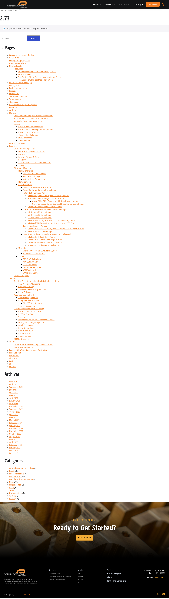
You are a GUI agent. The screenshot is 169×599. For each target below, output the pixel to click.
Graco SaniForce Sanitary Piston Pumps (40, 190)
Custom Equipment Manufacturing (29, 308)
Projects (12, 91)
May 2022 (13, 439)
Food (79, 573)
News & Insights (16, 66)
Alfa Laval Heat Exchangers (34, 173)
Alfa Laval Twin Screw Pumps (40, 231)
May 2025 (13, 395)
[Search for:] (16, 38)
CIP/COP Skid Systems (32, 303)
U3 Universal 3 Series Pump (40, 217)
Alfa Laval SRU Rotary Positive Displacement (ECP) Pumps (52, 223)
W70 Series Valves (31, 273)
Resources (18, 69)
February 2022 (15, 445)
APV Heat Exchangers (32, 176)
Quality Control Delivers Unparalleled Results (33, 344)
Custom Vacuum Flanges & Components (35, 129)
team (11, 487)
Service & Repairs (21, 275)
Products (13, 146)
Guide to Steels (25, 74)
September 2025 (16, 387)
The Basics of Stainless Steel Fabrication (35, 80)
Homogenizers (24, 182)
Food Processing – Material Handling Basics (37, 71)
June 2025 (13, 392)
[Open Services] (101, 4)
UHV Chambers (25, 137)
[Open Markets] (114, 4)
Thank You (13, 102)
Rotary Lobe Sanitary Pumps (35, 193)
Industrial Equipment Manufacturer (29, 121)
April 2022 (13, 442)
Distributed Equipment (24, 168)
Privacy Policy (15, 85)
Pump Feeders (24, 336)
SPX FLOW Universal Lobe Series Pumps (45, 206)
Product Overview (17, 143)
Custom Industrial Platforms (30, 311)
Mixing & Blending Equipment (31, 322)
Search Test (14, 93)
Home (2, 10)
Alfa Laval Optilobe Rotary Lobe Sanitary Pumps (48, 195)
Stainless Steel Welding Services (32, 289)
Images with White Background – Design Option (29, 350)
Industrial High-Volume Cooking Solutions (36, 319)
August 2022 (14, 436)
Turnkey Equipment (26, 306)
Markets (12, 113)
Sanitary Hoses (24, 160)
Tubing (21, 165)
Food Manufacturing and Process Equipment (33, 115)
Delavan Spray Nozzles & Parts (31, 151)
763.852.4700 (159, 577)
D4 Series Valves (30, 264)
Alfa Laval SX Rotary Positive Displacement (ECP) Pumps (52, 220)
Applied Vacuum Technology (21, 468)
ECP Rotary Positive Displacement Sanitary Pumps (44, 209)
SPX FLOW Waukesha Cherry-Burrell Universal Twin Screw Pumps (56, 228)
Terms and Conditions (18, 96)
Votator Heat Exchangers (34, 179)
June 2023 (13, 414)
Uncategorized (15, 493)
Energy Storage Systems (19, 60)
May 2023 (13, 417)
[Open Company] (142, 4)
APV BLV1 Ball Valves (32, 259)
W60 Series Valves (31, 270)
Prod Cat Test (15, 353)
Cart (11, 361)
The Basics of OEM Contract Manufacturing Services (40, 77)
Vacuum (17, 124)
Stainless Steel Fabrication (57, 580)
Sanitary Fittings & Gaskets (30, 157)
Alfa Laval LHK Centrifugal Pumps (42, 237)
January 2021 (14, 450)
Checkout (13, 358)
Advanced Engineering (28, 297)
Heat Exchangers (25, 171)
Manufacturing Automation (21, 479)
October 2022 (15, 434)
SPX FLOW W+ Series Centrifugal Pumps (45, 239)
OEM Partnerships (22, 339)
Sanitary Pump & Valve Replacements (34, 162)
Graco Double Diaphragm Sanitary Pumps (46, 198)
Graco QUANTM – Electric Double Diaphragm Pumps (55, 201)
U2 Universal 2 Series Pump (40, 215)
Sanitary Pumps (25, 184)
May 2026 (13, 381)
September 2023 (16, 409)
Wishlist (12, 110)
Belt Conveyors (24, 333)
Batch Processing (25, 325)
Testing (12, 490)
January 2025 (14, 401)
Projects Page (15, 485)
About (11, 342)
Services (12, 278)
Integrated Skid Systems (28, 300)
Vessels (21, 317)
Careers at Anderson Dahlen (21, 55)
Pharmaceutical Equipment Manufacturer (32, 118)
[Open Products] (128, 4)
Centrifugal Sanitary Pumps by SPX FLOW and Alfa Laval (47, 234)
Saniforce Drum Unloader (34, 253)
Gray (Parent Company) (24, 347)
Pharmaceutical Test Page (20, 82)
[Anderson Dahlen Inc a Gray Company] (17, 4)
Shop (11, 364)
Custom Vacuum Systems (29, 132)
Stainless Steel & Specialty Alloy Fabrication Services (36, 281)
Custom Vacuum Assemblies (30, 126)
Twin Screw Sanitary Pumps (35, 226)
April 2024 (13, 403)
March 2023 (14, 420)
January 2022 (14, 447)
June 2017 (13, 453)
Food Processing (16, 474)
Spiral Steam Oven (26, 328)
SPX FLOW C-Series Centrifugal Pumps (44, 245)
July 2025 (13, 390)
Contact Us (14, 58)
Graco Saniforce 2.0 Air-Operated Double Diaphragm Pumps (58, 204)
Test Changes (15, 99)
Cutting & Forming (26, 286)
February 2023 (15, 423)
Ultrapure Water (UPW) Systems (23, 104)
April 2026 (13, 384)
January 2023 (14, 425)
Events (12, 471)
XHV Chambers (24, 140)
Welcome (13, 107)
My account (14, 355)
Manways (22, 154)
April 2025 (13, 398)
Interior (12, 366)
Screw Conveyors (25, 330)
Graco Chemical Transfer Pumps (37, 187)
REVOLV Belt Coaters (27, 314)
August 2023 (14, 412)
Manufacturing (15, 476)
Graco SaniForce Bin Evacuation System (40, 251)
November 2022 (16, 431)
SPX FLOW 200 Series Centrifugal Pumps (45, 242)
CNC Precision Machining (29, 284)
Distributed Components (24, 149)
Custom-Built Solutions (28, 135)
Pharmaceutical (83, 583)
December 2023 (16, 406)
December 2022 (16, 428)
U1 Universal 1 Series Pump (40, 212)
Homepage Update (17, 63)
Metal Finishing (24, 292)
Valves (21, 256)
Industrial (81, 577)
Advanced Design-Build (24, 295)
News (11, 482)
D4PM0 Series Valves (32, 267)
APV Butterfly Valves (31, 262)
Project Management (18, 88)
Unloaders (22, 248)
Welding (12, 498)
